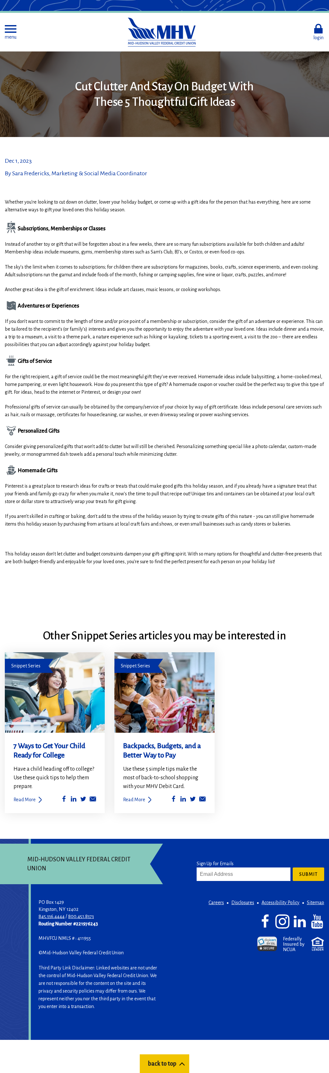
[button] (10, 32)
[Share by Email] (93, 800)
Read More (24, 799)
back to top (162, 1063)
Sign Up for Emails (215, 863)
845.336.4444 (52, 916)
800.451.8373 (81, 916)
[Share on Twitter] (83, 800)
